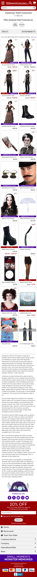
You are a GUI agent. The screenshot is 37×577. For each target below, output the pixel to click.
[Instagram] (23, 497)
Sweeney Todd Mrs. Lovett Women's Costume (8, 126)
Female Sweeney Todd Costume (26, 64)
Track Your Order (10, 535)
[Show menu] (3, 3)
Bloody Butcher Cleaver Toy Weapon (9, 157)
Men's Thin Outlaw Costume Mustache (27, 187)
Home (6, 527)
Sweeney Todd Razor (25, 249)
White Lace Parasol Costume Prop (27, 218)
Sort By (27, 31)
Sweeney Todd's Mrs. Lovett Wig (9, 313)
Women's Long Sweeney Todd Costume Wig (8, 218)
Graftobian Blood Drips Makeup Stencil (26, 313)
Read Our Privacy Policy (18, 523)
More (3, 551)
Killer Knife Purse (6, 343)
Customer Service (8, 539)
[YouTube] (27, 497)
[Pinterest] (18, 497)
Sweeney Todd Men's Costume (25, 95)
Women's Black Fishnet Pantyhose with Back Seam (27, 282)
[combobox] (16, 8)
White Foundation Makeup (8, 282)
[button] (34, 3)
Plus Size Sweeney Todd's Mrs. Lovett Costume (8, 64)
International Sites (8, 547)
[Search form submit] (34, 8)
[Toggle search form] (30, 3)
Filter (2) (5, 31)
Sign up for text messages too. (13, 516)
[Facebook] (9, 497)
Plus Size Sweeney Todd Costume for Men (8, 95)
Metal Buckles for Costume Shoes (8, 187)
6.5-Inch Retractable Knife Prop (26, 343)
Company (5, 543)
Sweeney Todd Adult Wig (26, 157)
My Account (8, 531)
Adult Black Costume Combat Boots (27, 126)
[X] (14, 497)
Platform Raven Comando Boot (8, 249)
